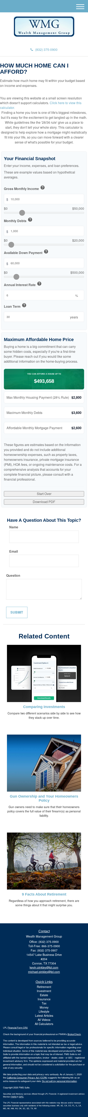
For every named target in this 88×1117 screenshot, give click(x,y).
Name (13, 527)
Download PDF (44, 501)
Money (44, 1007)
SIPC (21, 1096)
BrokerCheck (74, 1034)
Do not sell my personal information (59, 1081)
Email (13, 551)
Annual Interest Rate (23, 284)
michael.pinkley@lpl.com (44, 972)
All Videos (44, 1020)
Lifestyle (44, 1011)
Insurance (44, 999)
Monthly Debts (18, 220)
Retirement (44, 987)
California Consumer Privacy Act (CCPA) (27, 1077)
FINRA (14, 1096)
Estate (44, 995)
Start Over (44, 493)
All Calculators (44, 1024)
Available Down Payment (26, 252)
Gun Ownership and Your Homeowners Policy (44, 798)
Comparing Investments (44, 707)
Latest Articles (44, 1015)
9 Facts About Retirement (44, 894)
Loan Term (15, 306)
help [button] (42, 187)
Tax (44, 1003)
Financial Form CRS (18, 1027)
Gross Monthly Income (24, 188)
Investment (44, 991)
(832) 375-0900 (46, 49)
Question (13, 575)
